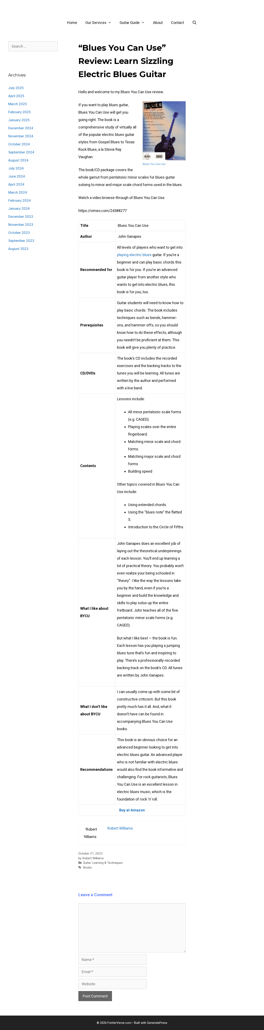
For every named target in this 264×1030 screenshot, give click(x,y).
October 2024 (19, 144)
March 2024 (17, 192)
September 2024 (21, 152)
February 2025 (19, 112)
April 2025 (16, 96)
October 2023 (19, 233)
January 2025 (19, 120)
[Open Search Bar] (194, 22)
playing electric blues (134, 255)
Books (87, 867)
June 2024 (16, 176)
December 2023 (20, 216)
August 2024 (18, 160)
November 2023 (20, 224)
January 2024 (19, 208)
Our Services (95, 22)
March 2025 (17, 104)
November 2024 (20, 136)
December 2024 (20, 128)
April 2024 (16, 184)
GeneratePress (157, 1023)
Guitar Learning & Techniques (103, 863)
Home (72, 22)
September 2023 (21, 241)
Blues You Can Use (154, 164)
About (158, 22)
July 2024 (16, 168)
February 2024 (19, 200)
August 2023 (18, 249)
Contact (177, 22)
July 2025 (16, 88)
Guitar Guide (130, 22)
